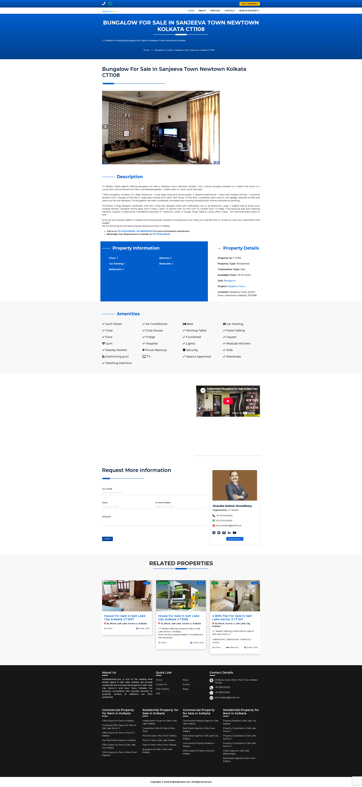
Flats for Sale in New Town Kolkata (159, 745)
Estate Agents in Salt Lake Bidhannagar (236, 752)
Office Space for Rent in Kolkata (118, 720)
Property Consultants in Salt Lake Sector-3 (239, 744)
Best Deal (110, 583)
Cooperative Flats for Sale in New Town (158, 729)
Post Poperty (162, 689)
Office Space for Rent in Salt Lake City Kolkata (118, 746)
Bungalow (230, 280)
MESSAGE (106, 517)
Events (186, 684)
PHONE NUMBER (163, 503)
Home (191, 10)
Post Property (250, 4)
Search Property (249, 10)
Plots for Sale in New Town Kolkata (159, 735)
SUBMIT (107, 539)
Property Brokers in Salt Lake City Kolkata (239, 722)
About (202, 10)
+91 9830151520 (222, 687)
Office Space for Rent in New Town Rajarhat (119, 754)
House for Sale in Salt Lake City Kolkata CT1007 (124, 617)
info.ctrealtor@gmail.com (228, 525)
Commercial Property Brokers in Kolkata (199, 744)
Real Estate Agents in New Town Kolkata (199, 729)
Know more (234, 539)
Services (215, 10)
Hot (215, 583)
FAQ (158, 693)
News (185, 680)
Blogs (185, 689)
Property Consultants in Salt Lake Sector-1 (239, 729)
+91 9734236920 (224, 515)
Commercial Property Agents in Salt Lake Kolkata (200, 722)
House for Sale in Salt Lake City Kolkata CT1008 (178, 617)
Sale (147, 583)
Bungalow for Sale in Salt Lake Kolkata (157, 751)
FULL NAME (107, 489)
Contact (229, 10)
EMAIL (105, 503)
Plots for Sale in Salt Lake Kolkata (158, 740)
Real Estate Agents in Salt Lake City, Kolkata (201, 737)
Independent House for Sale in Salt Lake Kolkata (159, 722)
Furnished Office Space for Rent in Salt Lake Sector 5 (119, 726)
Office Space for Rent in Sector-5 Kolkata (118, 734)
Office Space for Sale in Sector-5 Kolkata (198, 752)
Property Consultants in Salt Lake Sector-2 (239, 737)
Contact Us (161, 684)
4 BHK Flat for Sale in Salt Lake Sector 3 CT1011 (232, 617)
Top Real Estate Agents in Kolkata (119, 740)
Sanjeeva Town (236, 286)
